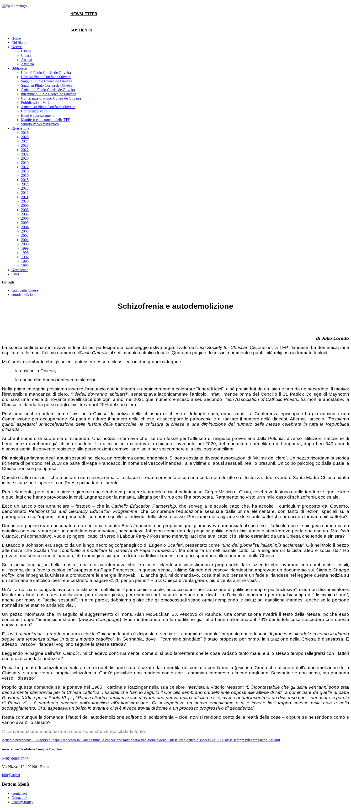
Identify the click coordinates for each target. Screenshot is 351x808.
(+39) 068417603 (15, 759)
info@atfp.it (11, 775)
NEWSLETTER (83, 14)
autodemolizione (23, 295)
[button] (16, 47)
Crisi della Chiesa (24, 290)
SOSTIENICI (81, 30)
